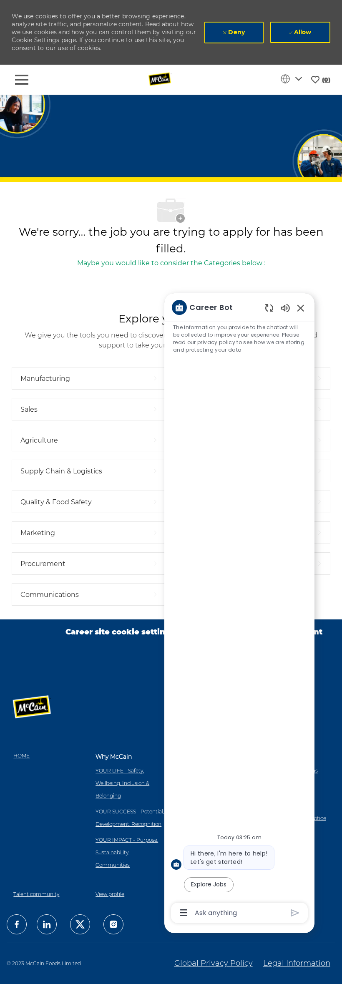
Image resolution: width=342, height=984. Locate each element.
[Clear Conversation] (269, 307)
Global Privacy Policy (213, 963)
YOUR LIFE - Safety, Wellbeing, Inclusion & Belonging (122, 783)
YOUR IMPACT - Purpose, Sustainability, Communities (127, 852)
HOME (21, 755)
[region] (239, 609)
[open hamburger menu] (22, 80)
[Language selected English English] (292, 79)
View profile (110, 894)
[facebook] (17, 924)
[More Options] (184, 913)
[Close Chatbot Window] (300, 308)
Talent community (36, 894)
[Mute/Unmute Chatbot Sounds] (285, 308)
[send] (295, 913)
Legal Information (296, 963)
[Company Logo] (160, 79)
